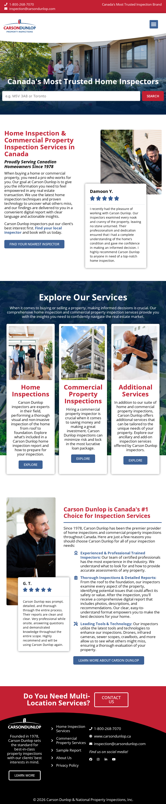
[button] (154, 24)
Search (153, 96)
